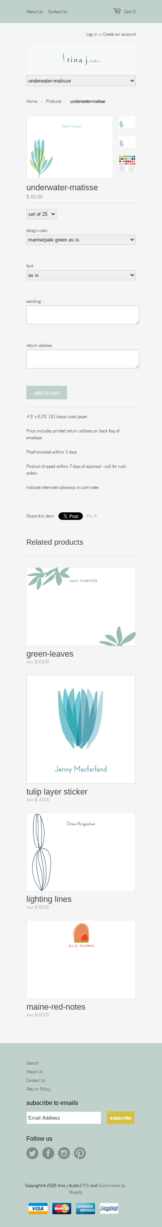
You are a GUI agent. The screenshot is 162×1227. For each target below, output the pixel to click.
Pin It (91, 516)
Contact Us (57, 11)
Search (32, 1063)
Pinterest (80, 1153)
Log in (92, 34)
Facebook (48, 1153)
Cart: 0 (130, 11)
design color (36, 230)
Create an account (119, 34)
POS (85, 1185)
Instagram (64, 1153)
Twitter (32, 1153)
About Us (34, 11)
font (29, 265)
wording (33, 301)
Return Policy (38, 1089)
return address (39, 345)
